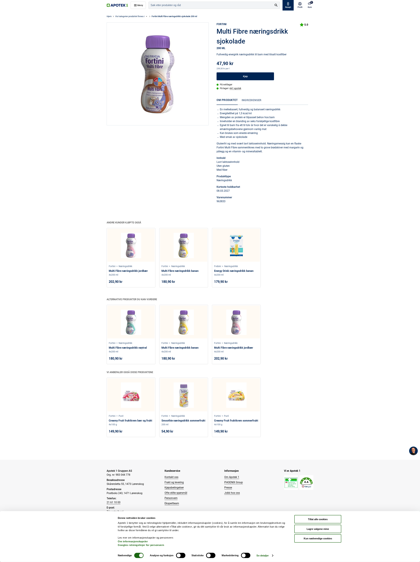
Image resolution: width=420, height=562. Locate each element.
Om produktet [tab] (227, 100)
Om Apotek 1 (231, 477)
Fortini (222, 24)
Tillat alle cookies (318, 519)
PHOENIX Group (233, 482)
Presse (228, 487)
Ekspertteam (172, 503)
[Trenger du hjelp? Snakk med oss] (413, 450)
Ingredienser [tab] (252, 100)
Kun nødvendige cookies (318, 538)
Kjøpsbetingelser (174, 487)
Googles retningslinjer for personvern (141, 545)
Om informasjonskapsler (133, 541)
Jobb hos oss (232, 492)
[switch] (180, 555)
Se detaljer (262, 555)
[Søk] (276, 5)
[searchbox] (211, 5)
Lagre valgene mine (318, 528)
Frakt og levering (174, 482)
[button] (306, 482)
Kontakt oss (171, 477)
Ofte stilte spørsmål (176, 492)
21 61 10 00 (113, 502)
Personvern (171, 498)
